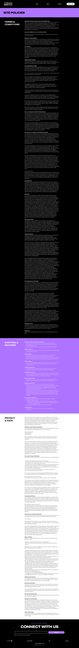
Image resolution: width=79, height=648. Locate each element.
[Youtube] (11, 640)
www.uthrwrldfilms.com (44, 21)
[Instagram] (8, 640)
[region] (29, 641)
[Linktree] (9, 640)
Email (15, 630)
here (26, 333)
